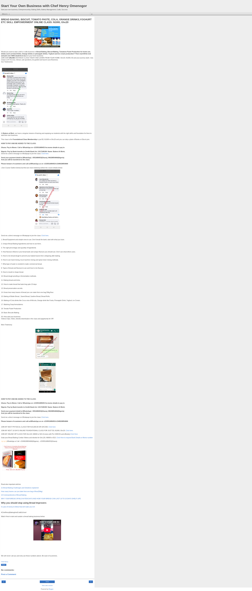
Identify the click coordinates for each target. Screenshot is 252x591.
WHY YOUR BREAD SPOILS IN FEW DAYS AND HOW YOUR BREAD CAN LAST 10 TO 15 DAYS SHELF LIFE (41, 498)
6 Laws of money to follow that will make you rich (18, 507)
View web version (47, 585)
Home (47, 581)
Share (3, 565)
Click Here (74, 434)
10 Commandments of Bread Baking (13, 495)
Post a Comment (8, 574)
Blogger (51, 589)
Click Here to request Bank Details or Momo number (75, 437)
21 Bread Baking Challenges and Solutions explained (20, 488)
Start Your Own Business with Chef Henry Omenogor (44, 6)
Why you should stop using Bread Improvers (23, 503)
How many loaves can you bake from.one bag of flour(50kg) (21, 491)
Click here (44, 153)
